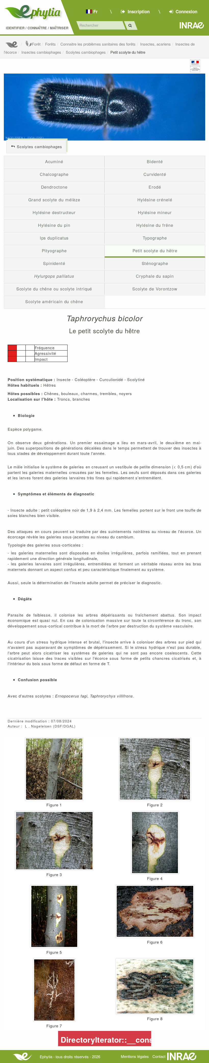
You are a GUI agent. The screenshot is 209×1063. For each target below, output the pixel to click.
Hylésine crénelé (154, 200)
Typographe (155, 238)
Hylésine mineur (155, 212)
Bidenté (155, 161)
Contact (158, 1056)
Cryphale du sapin (155, 276)
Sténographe (155, 263)
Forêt (36, 44)
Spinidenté (54, 263)
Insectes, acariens (155, 44)
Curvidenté (154, 174)
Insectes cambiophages (41, 52)
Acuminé (54, 161)
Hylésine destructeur (54, 212)
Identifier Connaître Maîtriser (37, 28)
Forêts (50, 44)
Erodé (155, 187)
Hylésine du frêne (154, 225)
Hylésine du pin (54, 225)
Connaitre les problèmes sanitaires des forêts (98, 44)
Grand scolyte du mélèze (54, 200)
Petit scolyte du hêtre (127, 52)
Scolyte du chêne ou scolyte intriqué (54, 289)
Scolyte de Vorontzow (154, 289)
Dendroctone (54, 187)
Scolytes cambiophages (86, 52)
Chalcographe (54, 174)
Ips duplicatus (54, 238)
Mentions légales (135, 1056)
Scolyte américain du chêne (54, 301)
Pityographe (54, 250)
